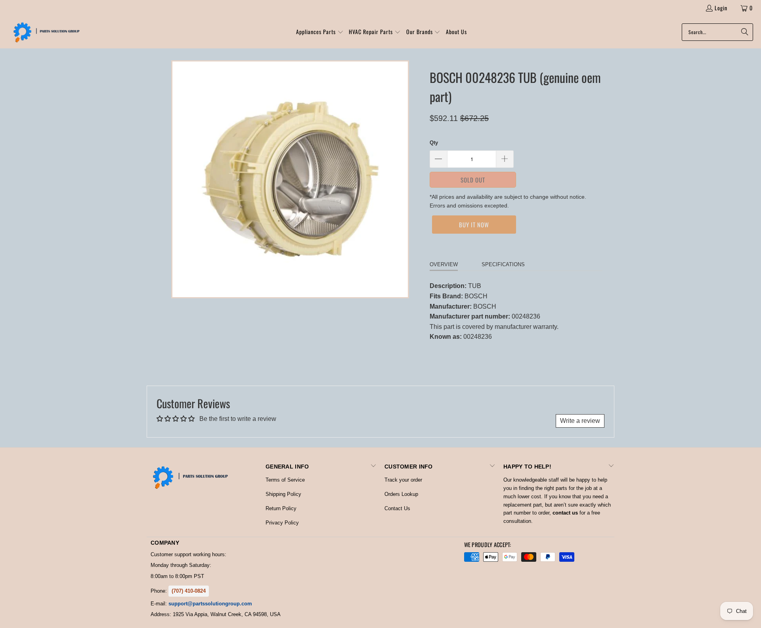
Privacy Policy (282, 523)
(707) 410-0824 (189, 591)
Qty (434, 143)
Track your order (403, 480)
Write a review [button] (580, 420)
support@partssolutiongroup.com (210, 604)
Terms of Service (285, 480)
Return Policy (281, 508)
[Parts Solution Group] (44, 32)
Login (721, 8)
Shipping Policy (283, 494)
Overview (444, 264)
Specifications (503, 264)
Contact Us (397, 508)
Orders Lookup (401, 494)
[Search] (743, 32)
